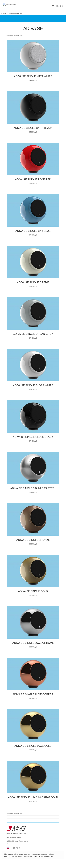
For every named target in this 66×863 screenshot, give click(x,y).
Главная (3, 13)
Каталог (10, 13)
